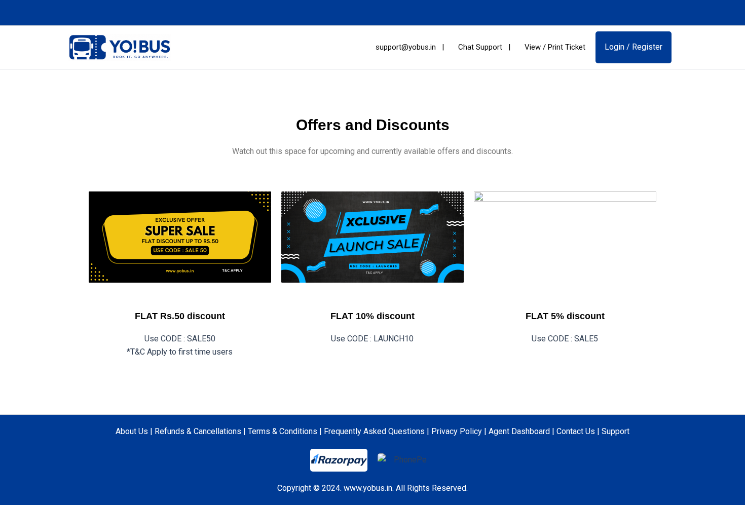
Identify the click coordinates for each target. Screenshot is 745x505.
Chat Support (479, 47)
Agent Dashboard (519, 431)
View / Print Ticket (554, 47)
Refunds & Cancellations (198, 431)
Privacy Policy (456, 431)
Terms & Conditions (282, 431)
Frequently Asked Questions (374, 431)
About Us (132, 431)
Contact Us (575, 431)
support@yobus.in (405, 47)
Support (615, 431)
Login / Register (633, 47)
